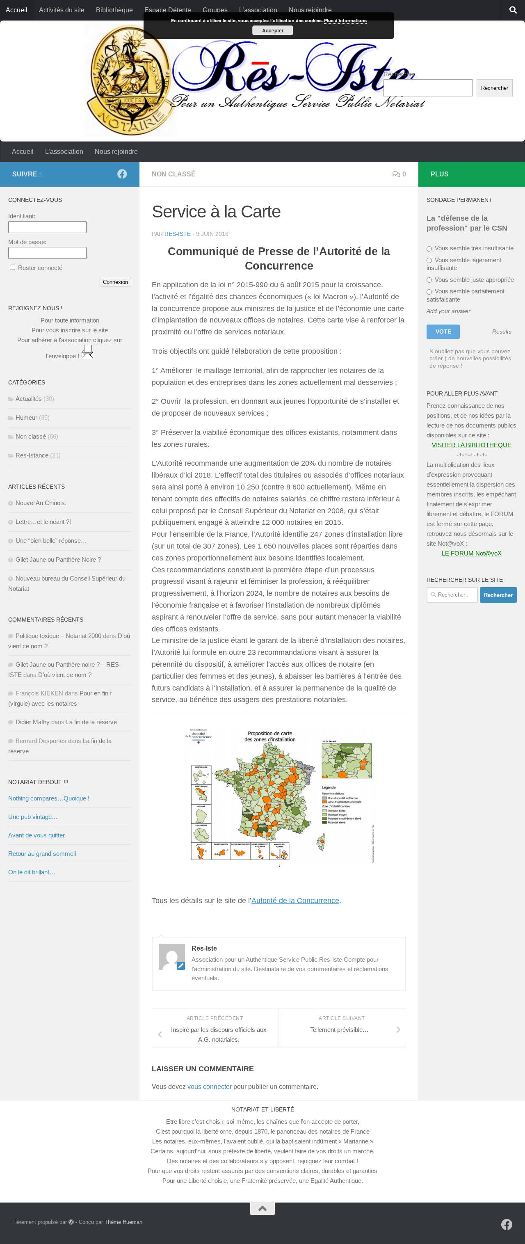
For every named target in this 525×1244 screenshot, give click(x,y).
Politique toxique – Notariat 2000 (58, 635)
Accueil (16, 10)
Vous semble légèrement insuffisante (464, 264)
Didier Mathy (33, 721)
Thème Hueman (123, 1222)
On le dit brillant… (31, 872)
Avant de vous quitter (36, 835)
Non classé (174, 174)
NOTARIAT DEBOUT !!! (38, 782)
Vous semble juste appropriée (473, 279)
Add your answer (448, 311)
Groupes (215, 10)
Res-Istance (32, 455)
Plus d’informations (345, 20)
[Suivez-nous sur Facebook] (122, 174)
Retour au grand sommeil (42, 853)
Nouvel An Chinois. (41, 502)
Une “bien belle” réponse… (51, 540)
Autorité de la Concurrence (295, 900)
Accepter (273, 30)
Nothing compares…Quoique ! (48, 798)
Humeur (26, 417)
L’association (258, 10)
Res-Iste (177, 234)
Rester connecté (40, 267)
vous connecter (209, 1086)
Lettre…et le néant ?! (43, 521)
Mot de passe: (27, 241)
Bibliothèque (114, 10)
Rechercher (399, 74)
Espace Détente (167, 10)
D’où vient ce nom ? (64, 674)
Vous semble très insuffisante (473, 248)
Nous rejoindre (310, 10)
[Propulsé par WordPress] (71, 1222)
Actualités (29, 398)
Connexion (115, 282)
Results (501, 332)
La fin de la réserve (91, 721)
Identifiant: (21, 216)
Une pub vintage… (33, 816)
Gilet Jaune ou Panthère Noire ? (58, 559)
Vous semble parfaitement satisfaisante (465, 295)
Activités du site (61, 10)
